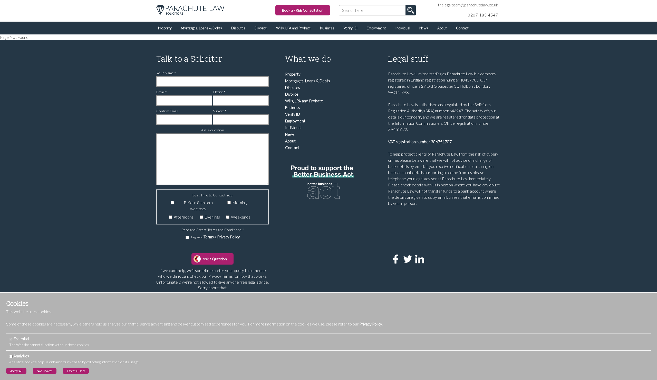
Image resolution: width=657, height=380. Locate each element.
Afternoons (184, 216)
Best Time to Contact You (212, 195)
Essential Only (76, 371)
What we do (308, 58)
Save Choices (44, 371)
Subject (219, 111)
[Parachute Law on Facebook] (394, 258)
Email (161, 92)
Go (410, 10)
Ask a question (212, 130)
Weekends (240, 216)
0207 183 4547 (483, 15)
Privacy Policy (228, 236)
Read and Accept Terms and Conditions (212, 230)
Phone (219, 92)
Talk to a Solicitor (189, 58)
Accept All (16, 371)
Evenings (212, 216)
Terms (209, 236)
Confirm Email (167, 111)
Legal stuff (408, 58)
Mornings (240, 202)
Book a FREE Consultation (302, 10)
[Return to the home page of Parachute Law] (190, 9)
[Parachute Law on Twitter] (406, 258)
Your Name (166, 73)
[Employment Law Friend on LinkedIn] (418, 258)
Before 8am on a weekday (198, 205)
